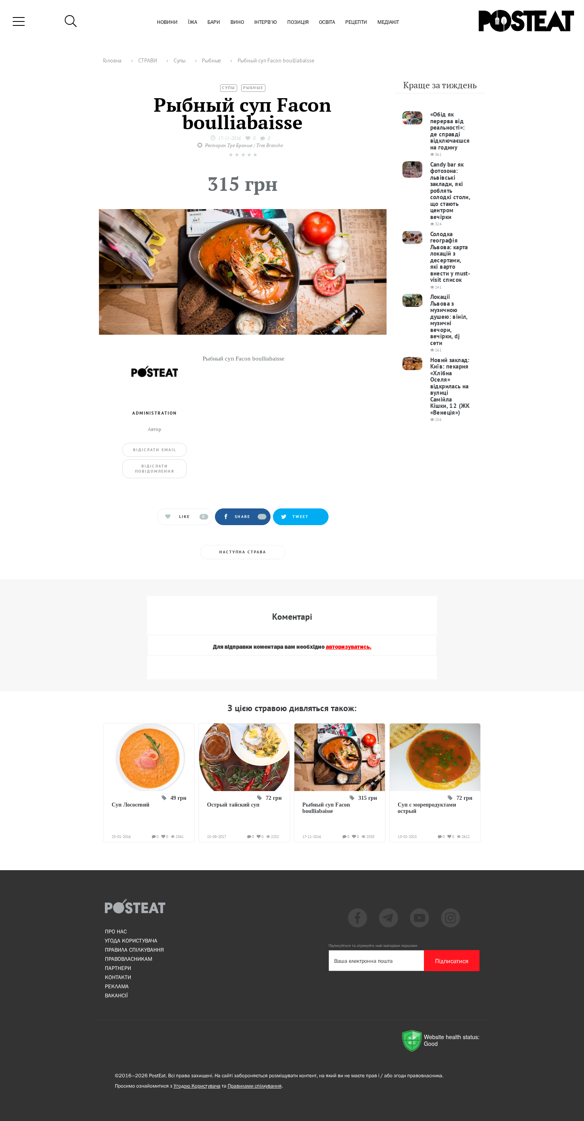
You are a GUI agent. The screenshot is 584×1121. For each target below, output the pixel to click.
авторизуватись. (348, 647)
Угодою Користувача (197, 1086)
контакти (118, 977)
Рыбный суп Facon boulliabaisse (326, 808)
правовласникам (128, 959)
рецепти (356, 22)
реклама (117, 986)
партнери (118, 968)
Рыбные (253, 87)
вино (237, 22)
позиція (298, 22)
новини (167, 22)
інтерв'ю (265, 22)
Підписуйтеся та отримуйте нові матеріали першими (373, 945)
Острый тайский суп (233, 805)
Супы (228, 87)
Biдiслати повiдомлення (154, 469)
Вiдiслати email (154, 449)
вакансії (116, 995)
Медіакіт (388, 22)
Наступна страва (242, 552)
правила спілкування (134, 949)
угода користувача (131, 940)
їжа (192, 22)
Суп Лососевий (130, 805)
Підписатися (451, 960)
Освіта (327, 22)
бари (213, 22)
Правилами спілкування (255, 1086)
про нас (116, 931)
